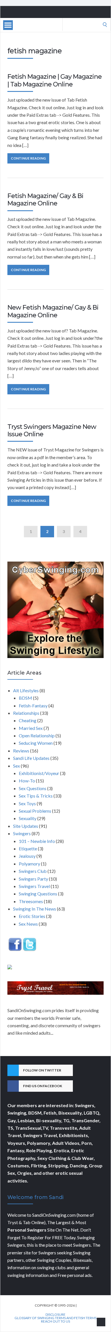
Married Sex (31, 728)
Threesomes (31, 901)
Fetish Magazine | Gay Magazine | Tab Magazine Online (54, 80)
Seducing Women (36, 743)
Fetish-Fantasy (33, 705)
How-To (27, 780)
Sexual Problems (35, 811)
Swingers (22, 833)
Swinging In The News (34, 908)
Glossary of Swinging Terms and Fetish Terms (55, 1318)
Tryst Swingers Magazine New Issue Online (51, 430)
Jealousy (27, 856)
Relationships (26, 713)
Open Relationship (37, 735)
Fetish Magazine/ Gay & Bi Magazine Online (45, 199)
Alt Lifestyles (26, 690)
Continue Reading (28, 158)
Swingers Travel (34, 886)
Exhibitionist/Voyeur (39, 773)
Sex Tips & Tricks (36, 795)
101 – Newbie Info (37, 841)
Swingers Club (33, 871)
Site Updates (25, 826)
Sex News (28, 924)
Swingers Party (33, 878)
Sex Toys (27, 803)
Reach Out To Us (55, 1321)
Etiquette (28, 848)
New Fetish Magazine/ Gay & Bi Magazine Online (52, 311)
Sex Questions (32, 788)
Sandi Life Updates (31, 758)
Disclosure (55, 1314)
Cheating (27, 720)
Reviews (21, 750)
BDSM (25, 698)
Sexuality (27, 818)
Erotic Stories (32, 916)
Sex (16, 765)
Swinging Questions (38, 893)
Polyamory (29, 863)
